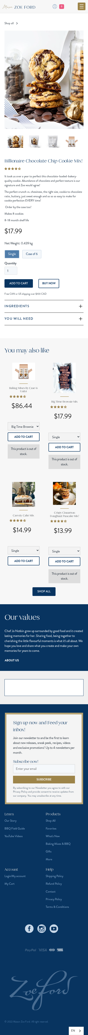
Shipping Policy (54, 876)
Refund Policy (54, 884)
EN (73, 1031)
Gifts (48, 851)
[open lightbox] (44, 80)
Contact (51, 892)
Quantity (10, 263)
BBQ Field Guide (14, 829)
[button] (81, 6)
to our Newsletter (38, 788)
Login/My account (15, 876)
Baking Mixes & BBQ (58, 844)
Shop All (44, 591)
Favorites (51, 829)
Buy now (49, 283)
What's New (53, 836)
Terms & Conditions (57, 907)
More (49, 859)
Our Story (10, 821)
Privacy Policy (54, 899)
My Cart (9, 884)
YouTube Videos (13, 836)
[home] (21, 6)
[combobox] (76, 1031)
